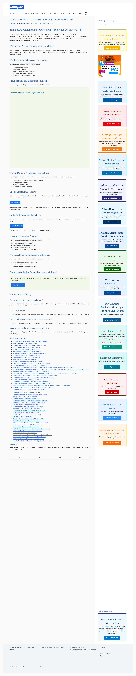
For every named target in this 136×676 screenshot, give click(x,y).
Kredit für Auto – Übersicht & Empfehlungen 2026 (26, 392)
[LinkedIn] (80, 457)
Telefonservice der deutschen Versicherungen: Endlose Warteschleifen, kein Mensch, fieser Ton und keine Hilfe (44, 367)
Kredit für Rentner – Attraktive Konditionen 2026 (26, 398)
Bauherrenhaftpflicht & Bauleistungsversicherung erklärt (28, 361)
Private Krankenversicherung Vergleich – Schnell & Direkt (29, 379)
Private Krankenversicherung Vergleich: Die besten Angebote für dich (32, 383)
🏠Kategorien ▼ (14, 13)
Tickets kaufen (103, 647)
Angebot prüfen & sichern (112, 173)
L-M (61, 13)
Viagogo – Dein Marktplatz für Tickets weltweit (52, 647)
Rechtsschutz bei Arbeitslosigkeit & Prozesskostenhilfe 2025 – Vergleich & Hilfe (35, 375)
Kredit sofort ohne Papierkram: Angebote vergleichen (27, 431)
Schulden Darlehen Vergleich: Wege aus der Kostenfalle (28, 406)
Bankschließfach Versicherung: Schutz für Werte (26, 347)
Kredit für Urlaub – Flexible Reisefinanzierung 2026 (27, 414)
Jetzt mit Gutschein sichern (112, 347)
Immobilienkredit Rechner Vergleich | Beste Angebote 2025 (29, 437)
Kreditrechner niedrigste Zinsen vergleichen (25, 433)
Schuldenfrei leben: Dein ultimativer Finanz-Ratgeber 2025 (29, 389)
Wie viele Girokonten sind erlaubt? (22, 416)
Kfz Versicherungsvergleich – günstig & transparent (27, 355)
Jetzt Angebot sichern (112, 293)
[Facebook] (20, 457)
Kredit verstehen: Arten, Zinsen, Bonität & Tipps (26, 412)
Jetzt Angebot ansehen (112, 222)
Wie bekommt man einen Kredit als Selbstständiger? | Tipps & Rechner (32, 435)
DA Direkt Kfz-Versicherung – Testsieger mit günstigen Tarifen (30, 353)
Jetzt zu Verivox (15, 202)
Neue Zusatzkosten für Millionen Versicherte (25, 343)
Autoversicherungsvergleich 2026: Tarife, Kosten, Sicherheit (29, 345)
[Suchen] (86, 13)
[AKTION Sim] (109, 66)
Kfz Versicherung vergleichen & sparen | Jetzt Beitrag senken (30, 341)
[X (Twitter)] (40, 457)
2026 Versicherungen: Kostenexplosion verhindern (27, 351)
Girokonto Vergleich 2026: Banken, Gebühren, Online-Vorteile (30, 394)
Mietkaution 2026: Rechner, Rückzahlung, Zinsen (26, 408)
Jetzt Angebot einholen (112, 320)
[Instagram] (40, 666)
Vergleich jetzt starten (17, 285)
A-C (42, 13)
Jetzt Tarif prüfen (112, 245)
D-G (49, 13)
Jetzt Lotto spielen (112, 392)
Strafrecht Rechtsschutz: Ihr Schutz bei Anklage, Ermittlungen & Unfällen (33, 377)
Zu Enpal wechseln (112, 48)
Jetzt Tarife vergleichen (112, 123)
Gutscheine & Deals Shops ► (30, 13)
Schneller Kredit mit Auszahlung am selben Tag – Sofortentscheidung (32, 441)
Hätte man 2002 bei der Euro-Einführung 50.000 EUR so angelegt (31, 422)
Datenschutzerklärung (105, 653)
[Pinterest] (60, 457)
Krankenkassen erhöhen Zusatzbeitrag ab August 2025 (28, 357)
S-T (74, 13)
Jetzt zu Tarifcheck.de (16, 225)
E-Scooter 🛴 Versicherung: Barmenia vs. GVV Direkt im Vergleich (31, 363)
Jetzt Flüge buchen (112, 367)
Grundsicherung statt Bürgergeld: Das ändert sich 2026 (28, 404)
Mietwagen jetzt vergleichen (112, 149)
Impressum (103, 656)
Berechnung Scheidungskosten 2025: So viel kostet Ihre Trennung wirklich (33, 387)
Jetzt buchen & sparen (112, 442)
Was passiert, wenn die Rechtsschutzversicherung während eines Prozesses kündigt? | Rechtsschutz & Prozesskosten (46, 373)
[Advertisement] (53, 6)
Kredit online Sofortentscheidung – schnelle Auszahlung (28, 439)
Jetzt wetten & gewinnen (112, 417)
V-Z (80, 13)
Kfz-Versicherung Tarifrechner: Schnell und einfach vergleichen (30, 381)
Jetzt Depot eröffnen (112, 637)
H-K (55, 13)
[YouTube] (42, 666)
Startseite (13, 23)
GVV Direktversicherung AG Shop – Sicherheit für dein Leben (30, 365)
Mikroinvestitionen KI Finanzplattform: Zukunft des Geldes (29, 418)
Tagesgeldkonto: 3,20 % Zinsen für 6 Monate (25, 396)
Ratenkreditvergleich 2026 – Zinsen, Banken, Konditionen (29, 402)
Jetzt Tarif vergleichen (112, 269)
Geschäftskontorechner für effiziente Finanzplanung (27, 420)
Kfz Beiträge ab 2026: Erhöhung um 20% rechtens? (27, 349)
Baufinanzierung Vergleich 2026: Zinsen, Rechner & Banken (29, 410)
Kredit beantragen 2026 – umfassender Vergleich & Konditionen (30, 400)
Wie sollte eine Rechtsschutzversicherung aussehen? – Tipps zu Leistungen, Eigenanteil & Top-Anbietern (42, 385)
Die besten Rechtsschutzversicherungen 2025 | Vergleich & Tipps (31, 371)
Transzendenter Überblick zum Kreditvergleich (25, 426)
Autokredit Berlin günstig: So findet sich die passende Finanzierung (31, 428)
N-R (68, 13)
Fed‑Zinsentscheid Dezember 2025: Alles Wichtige (27, 424)
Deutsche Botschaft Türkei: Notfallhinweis (24, 359)
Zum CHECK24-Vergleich (112, 100)
